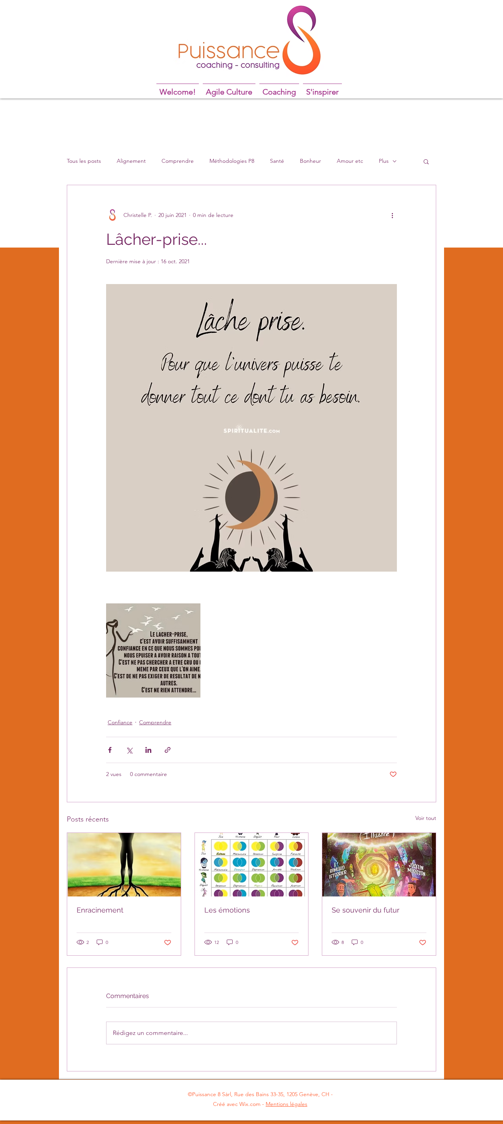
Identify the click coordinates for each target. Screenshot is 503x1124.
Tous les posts (84, 160)
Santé (277, 160)
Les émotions (227, 910)
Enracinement (100, 910)
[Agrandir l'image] (153, 650)
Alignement (131, 160)
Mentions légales (286, 1104)
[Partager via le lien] (167, 750)
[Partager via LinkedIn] (148, 750)
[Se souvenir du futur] (379, 864)
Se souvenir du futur (365, 910)
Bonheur (310, 160)
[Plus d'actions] (392, 215)
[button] (426, 161)
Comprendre (178, 160)
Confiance (120, 722)
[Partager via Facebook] (110, 750)
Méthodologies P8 (231, 160)
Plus (384, 160)
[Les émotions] (251, 864)
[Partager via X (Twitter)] (129, 750)
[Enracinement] (124, 864)
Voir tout (425, 818)
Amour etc (350, 160)
